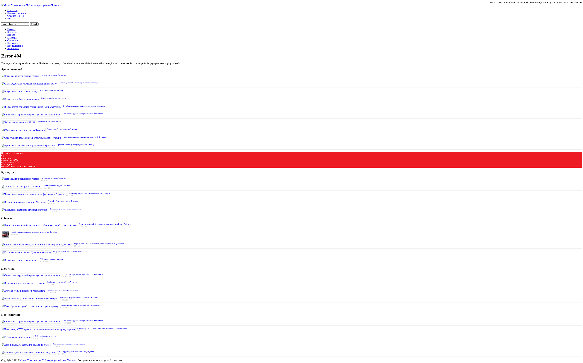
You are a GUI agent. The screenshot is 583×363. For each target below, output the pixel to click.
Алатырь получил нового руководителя (63, 290)
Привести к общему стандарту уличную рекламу (75, 145)
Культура (12, 37)
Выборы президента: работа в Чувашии (62, 282)
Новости (11, 35)
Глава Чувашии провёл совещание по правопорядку (80, 305)
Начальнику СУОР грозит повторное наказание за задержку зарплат (103, 328)
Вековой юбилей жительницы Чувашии (63, 201)
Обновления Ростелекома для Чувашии (62, 129)
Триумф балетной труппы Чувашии (56, 186)
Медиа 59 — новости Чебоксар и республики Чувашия (47, 360)
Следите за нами (15, 16)
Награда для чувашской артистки (53, 75)
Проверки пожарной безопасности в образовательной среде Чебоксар (105, 224)
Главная (11, 29)
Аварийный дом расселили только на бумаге (69, 344)
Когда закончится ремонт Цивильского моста (70, 251)
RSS (9, 18)
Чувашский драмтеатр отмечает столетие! (65, 209)
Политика (12, 43)
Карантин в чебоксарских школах (54, 98)
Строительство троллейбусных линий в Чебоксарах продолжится (99, 244)
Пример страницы (16, 13)
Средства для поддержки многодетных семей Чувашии (85, 137)
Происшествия (15, 45)
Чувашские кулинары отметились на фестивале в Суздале (88, 193)
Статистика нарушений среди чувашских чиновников (83, 114)
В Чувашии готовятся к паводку (52, 90)
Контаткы (12, 10)
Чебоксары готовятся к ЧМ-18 (49, 121)
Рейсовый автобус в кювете (45, 336)
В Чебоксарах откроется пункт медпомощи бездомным (84, 106)
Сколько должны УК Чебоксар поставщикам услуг (78, 83)
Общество (12, 40)
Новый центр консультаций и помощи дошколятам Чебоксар (34, 232)
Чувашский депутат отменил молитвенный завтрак (79, 298)
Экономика (13, 48)
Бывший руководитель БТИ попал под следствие (75, 352)
